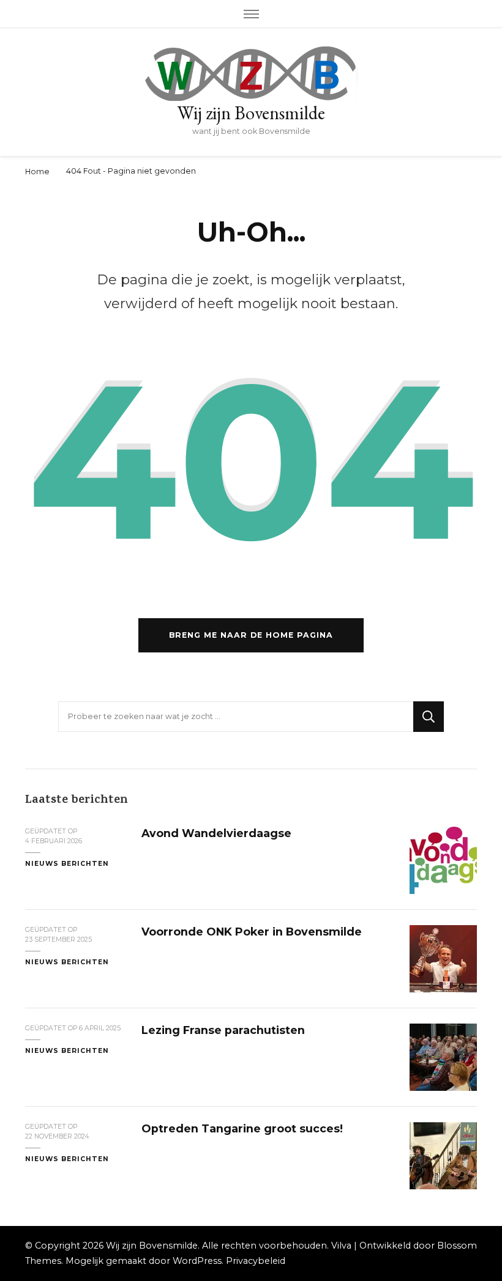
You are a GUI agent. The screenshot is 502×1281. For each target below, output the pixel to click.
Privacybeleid (255, 1260)
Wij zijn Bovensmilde (251, 113)
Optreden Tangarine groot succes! (242, 1128)
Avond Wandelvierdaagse (216, 833)
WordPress (197, 1260)
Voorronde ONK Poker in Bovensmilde (251, 931)
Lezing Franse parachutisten (223, 1030)
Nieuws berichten (67, 864)
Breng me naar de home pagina (251, 635)
